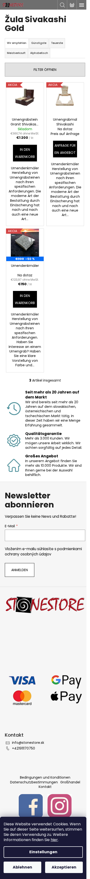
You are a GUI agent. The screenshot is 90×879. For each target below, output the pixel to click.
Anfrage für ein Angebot (65, 149)
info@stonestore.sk (28, 742)
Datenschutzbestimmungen (34, 782)
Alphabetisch (39, 53)
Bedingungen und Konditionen (45, 777)
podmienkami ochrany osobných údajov (43, 551)
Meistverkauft (16, 53)
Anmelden (19, 570)
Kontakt (45, 786)
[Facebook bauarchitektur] (31, 805)
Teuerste (57, 43)
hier (54, 840)
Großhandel (70, 782)
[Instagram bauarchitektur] (60, 805)
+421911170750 (23, 748)
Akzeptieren (64, 867)
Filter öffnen (45, 69)
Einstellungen (43, 852)
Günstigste (38, 43)
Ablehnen (22, 867)
